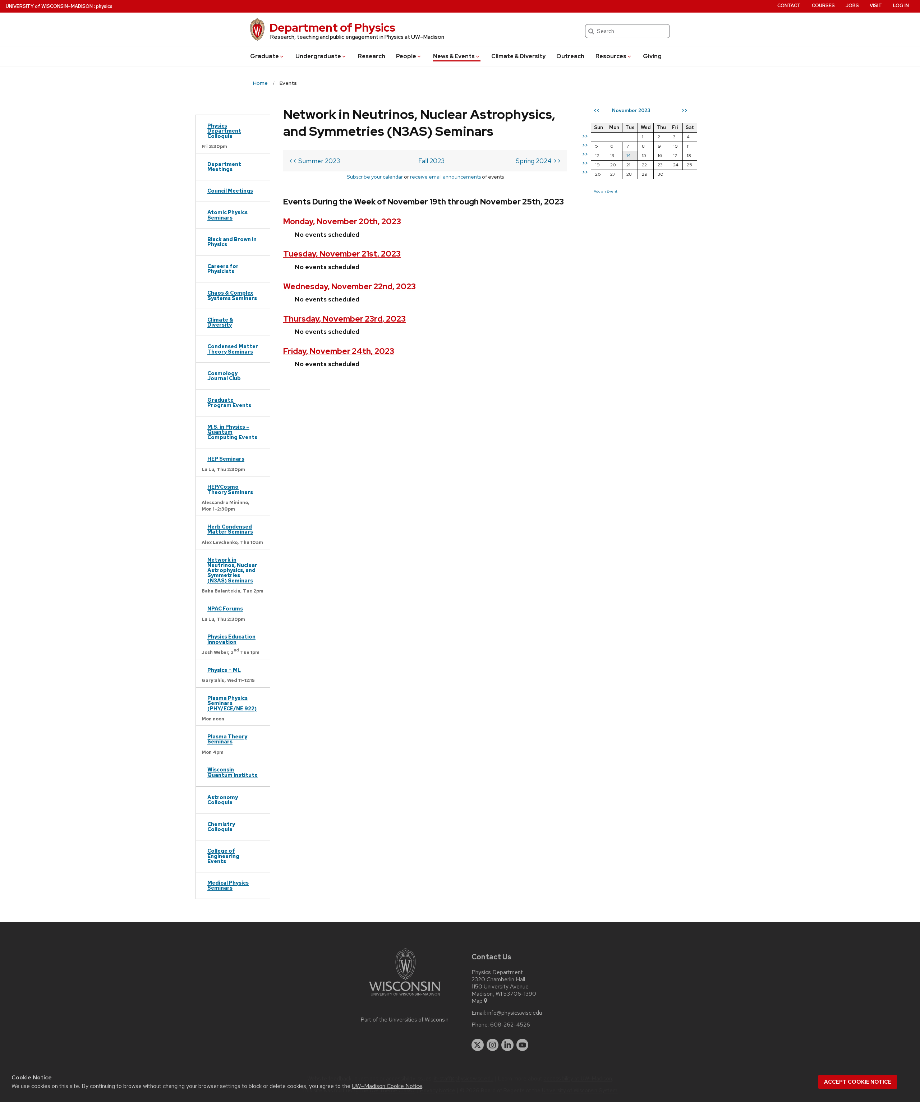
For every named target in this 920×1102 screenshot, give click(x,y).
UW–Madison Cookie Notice (387, 1086)
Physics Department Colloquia (224, 130)
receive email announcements (445, 176)
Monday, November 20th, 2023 (342, 221)
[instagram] (493, 1045)
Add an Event (605, 191)
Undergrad (318, 56)
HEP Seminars (225, 458)
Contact (789, 6)
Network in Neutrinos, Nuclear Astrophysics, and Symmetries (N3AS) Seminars (232, 570)
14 (628, 155)
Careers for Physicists (223, 269)
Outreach (570, 56)
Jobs (852, 6)
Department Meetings (224, 166)
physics (104, 6)
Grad (264, 56)
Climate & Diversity (518, 56)
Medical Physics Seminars (228, 885)
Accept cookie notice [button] (857, 1081)
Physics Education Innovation (231, 639)
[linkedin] (507, 1045)
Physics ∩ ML (224, 670)
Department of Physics (332, 27)
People (406, 56)
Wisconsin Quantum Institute (232, 772)
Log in (901, 6)
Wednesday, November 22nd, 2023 (349, 286)
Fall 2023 (431, 161)
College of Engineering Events (223, 855)
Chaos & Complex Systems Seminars (232, 295)
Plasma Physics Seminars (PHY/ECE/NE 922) (232, 703)
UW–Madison (49, 6)
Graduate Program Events (229, 402)
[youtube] (522, 1045)
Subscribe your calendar (374, 176)
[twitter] (478, 1045)
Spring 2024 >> (538, 161)
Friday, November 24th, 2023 (338, 351)
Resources (610, 56)
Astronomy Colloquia (222, 800)
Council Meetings (230, 190)
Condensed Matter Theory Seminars (232, 349)
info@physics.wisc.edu (514, 1012)
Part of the (404, 1019)
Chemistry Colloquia (221, 827)
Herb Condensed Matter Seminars (230, 529)
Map (477, 1001)
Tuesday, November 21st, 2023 (342, 254)
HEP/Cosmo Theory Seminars (230, 489)
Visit (876, 6)
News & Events (454, 56)
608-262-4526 (510, 1024)
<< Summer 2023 (314, 161)
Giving (652, 56)
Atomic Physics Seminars (227, 215)
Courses (823, 6)
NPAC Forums (225, 608)
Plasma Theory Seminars (227, 739)
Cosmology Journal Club (224, 376)
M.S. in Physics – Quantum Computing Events (232, 432)
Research (371, 56)
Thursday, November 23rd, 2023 (344, 319)
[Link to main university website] (405, 997)
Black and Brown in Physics (232, 242)
